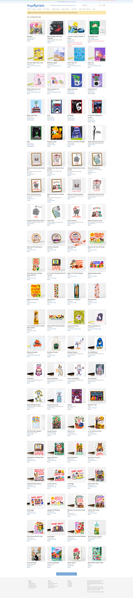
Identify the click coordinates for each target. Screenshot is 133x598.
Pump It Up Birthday (73, 378)
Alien (28, 141)
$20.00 (49, 356)
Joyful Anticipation (73, 457)
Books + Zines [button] (65, 9)
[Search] (100, 5)
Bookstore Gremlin (52, 352)
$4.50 (48, 304)
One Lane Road (51, 355)
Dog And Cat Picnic (73, 326)
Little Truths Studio (31, 250)
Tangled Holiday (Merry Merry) (36, 220)
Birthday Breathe (72, 352)
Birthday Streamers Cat (33, 89)
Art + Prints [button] (46, 9)
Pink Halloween (72, 247)
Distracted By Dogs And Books (56, 326)
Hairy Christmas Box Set (34, 194)
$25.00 (69, 409)
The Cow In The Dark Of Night (76, 141)
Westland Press (91, 144)
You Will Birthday (92, 352)
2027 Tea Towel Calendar (34, 431)
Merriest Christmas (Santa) (75, 194)
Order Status (51, 585)
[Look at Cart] (104, 5)
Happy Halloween (52, 457)
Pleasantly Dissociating (94, 273)
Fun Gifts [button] (74, 9)
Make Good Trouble (32, 299)
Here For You (71, 431)
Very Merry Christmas (94, 457)
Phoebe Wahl (30, 39)
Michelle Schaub (51, 144)
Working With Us (32, 583)
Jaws (48, 115)
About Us (30, 582)
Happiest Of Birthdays (53, 510)
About (29, 580)
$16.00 (69, 567)
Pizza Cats (91, 63)
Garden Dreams (52, 431)
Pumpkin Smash (51, 141)
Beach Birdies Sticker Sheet (95, 562)
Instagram (70, 583)
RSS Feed (70, 586)
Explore (39, 9)
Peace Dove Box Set (93, 168)
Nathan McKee (71, 92)
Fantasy (70, 405)
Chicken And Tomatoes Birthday (77, 536)
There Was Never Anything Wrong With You (34, 274)
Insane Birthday (92, 378)
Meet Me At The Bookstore (34, 247)
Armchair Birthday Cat (94, 326)
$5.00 (28, 67)
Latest (34, 9)
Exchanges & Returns (52, 586)
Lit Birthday (30, 378)
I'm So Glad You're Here (94, 431)
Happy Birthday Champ (34, 405)
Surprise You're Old (52, 405)
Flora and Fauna (31, 562)
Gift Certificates (31, 587)
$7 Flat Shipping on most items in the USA (66, 1)
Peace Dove (50, 220)
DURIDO (49, 565)
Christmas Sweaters (53, 247)
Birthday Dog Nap (32, 352)
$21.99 (28, 41)
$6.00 (89, 146)
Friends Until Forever (93, 510)
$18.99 (75, 44)
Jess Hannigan (71, 144)
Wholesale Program (32, 586)
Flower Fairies (71, 562)
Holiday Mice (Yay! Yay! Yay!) (96, 194)
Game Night (30, 510)
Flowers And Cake (93, 484)
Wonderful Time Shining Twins (35, 457)
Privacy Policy (51, 587)
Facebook (70, 582)
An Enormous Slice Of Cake (35, 536)
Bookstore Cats (92, 405)
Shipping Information (52, 583)
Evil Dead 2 (71, 115)
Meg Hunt (90, 565)
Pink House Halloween (74, 299)
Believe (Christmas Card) (95, 220)
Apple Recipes (51, 299)
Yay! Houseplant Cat (53, 89)
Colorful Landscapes (53, 562)
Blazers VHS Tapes (32, 115)
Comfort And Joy (52, 484)
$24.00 (49, 42)
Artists (28, 9)
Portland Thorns (92, 89)
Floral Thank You (72, 63)
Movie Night (50, 536)
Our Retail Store (32, 585)
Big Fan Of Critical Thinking (75, 273)
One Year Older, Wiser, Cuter (35, 63)
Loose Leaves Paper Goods (33, 65)
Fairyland (29, 36)
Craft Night (71, 484)
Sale (94, 9)
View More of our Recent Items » (66, 574)
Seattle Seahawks (73, 89)
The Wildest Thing (93, 36)
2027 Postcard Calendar (95, 536)
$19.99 (96, 41)
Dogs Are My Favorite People (96, 247)
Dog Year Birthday (52, 378)
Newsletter (70, 585)
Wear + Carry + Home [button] (84, 9)
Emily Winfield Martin (93, 39)
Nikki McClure (50, 41)
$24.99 (49, 435)
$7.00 (28, 251)
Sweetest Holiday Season (34, 484)
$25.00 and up (71, 93)
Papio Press (70, 407)
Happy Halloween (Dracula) (96, 141)
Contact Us (50, 582)
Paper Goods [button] (55, 9)
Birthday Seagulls (52, 63)
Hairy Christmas (72, 220)
